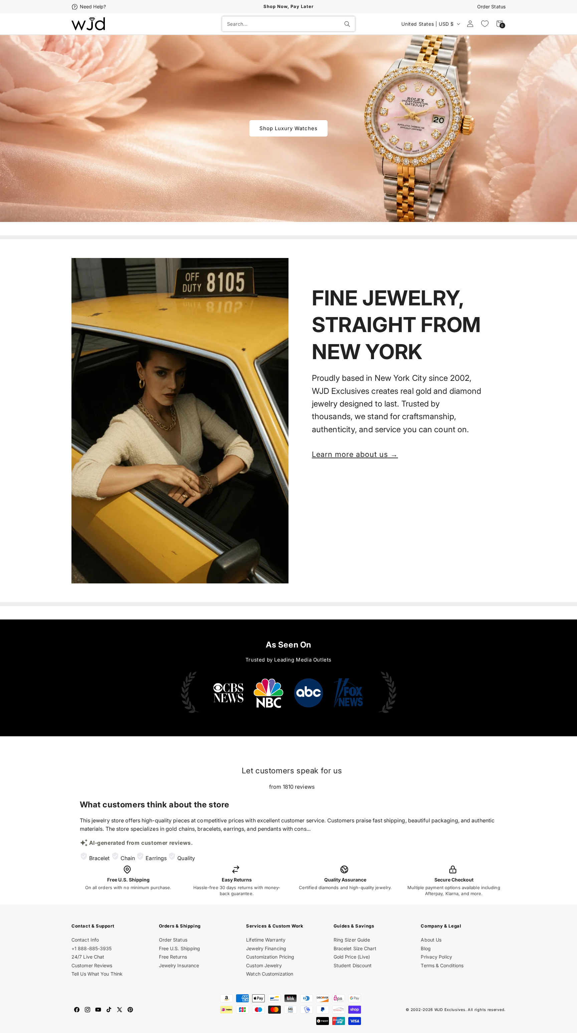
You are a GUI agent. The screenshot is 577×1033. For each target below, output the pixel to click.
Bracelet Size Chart (355, 948)
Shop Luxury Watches (288, 128)
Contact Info (85, 940)
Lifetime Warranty (265, 940)
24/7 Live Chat (87, 957)
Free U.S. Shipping (179, 948)
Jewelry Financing (266, 948)
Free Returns (173, 957)
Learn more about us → (355, 454)
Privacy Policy (436, 957)
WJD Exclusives (449, 1009)
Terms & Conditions (442, 965)
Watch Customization (269, 974)
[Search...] (347, 24)
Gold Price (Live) (352, 957)
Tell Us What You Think (97, 974)
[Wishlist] (484, 23)
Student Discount (353, 965)
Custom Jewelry (263, 965)
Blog (425, 948)
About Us (431, 940)
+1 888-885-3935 (91, 948)
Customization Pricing (270, 957)
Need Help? (93, 6)
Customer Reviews (92, 965)
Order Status (491, 6)
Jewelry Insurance (179, 965)
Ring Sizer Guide (352, 940)
